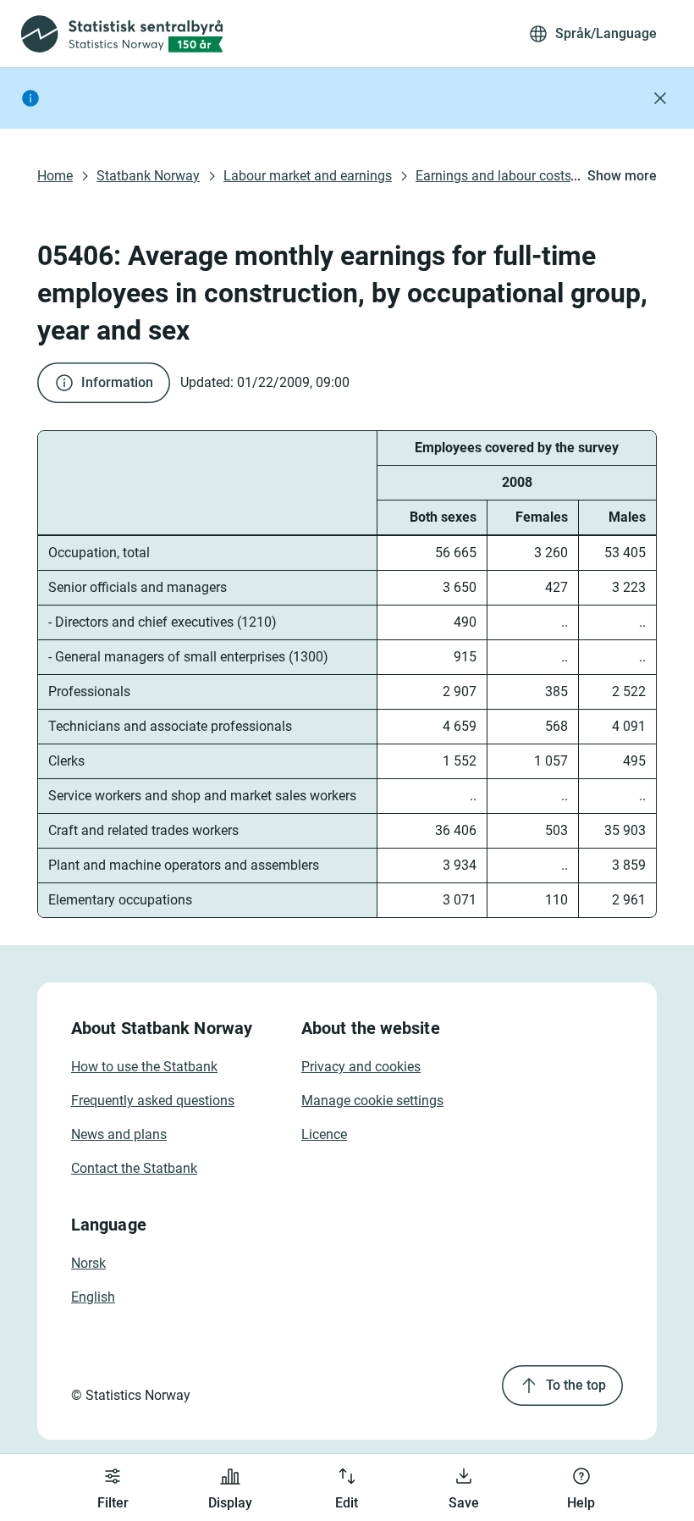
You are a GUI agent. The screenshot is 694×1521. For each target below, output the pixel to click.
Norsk (88, 1263)
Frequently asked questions (152, 1100)
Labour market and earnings (307, 176)
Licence (324, 1134)
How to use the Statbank (144, 1067)
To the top (576, 1385)
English (93, 1297)
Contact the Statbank (134, 1168)
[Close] (660, 98)
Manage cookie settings (372, 1100)
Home (55, 176)
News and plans (119, 1134)
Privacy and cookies (361, 1067)
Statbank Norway (148, 176)
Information (117, 382)
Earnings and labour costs (493, 176)
